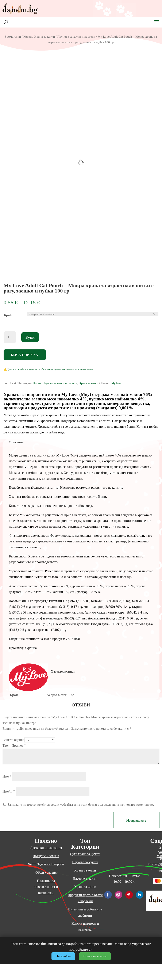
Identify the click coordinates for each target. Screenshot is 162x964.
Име (7, 776)
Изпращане (136, 820)
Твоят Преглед (14, 745)
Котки (27, 36)
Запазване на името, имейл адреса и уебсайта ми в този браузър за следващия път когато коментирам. (81, 804)
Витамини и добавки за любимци (85, 912)
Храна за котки (44, 36)
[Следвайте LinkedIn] (139, 895)
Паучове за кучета (85, 862)
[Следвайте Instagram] (118, 895)
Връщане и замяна (46, 856)
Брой (8, 315)
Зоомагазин (13, 36)
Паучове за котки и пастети (76, 36)
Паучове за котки (85, 878)
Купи (30, 337)
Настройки (63, 956)
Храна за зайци (85, 886)
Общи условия (46, 872)
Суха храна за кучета (85, 854)
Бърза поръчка (24, 355)
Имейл (9, 791)
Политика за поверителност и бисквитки (46, 887)
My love (116, 383)
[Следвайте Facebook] (108, 895)
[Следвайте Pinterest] (129, 895)
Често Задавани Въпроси (46, 864)
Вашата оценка (13, 740)
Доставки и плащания (46, 848)
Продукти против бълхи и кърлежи (85, 898)
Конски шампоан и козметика (85, 926)
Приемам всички (95, 956)
